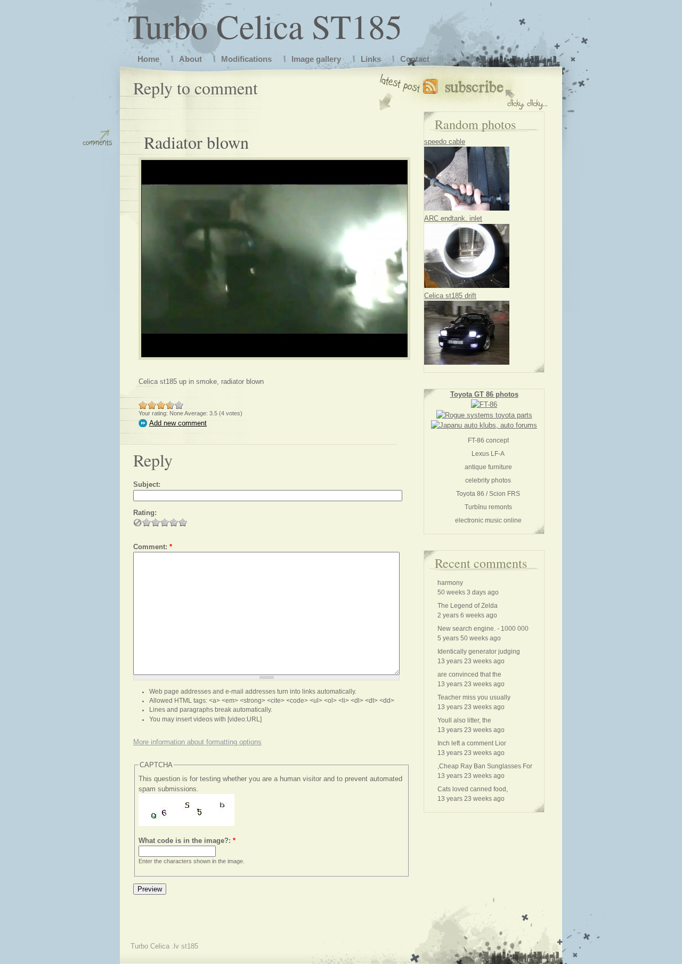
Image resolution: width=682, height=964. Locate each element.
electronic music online (488, 520)
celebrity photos (488, 480)
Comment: (152, 547)
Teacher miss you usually (473, 697)
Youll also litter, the (464, 720)
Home (148, 58)
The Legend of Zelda (467, 605)
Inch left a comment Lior (471, 743)
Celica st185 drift (450, 296)
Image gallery (316, 58)
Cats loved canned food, (472, 789)
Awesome (179, 405)
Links (371, 58)
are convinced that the (469, 674)
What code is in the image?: (187, 841)
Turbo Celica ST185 (265, 26)
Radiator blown (196, 142)
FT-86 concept (488, 440)
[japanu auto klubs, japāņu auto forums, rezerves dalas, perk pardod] (484, 425)
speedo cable (444, 142)
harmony (450, 583)
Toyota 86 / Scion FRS (488, 493)
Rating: (145, 513)
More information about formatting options (197, 742)
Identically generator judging (478, 651)
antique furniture (488, 467)
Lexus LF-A (488, 453)
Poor (143, 405)
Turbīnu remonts (488, 507)
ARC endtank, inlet (453, 218)
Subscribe (485, 92)
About (190, 58)
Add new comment (178, 423)
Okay (152, 405)
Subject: (146, 484)
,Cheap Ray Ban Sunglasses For (484, 766)
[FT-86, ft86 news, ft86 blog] (484, 404)
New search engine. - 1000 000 (483, 628)
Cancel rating (137, 522)
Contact (414, 58)
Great (168, 405)
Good (161, 405)
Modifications (246, 58)
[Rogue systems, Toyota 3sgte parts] (484, 415)
